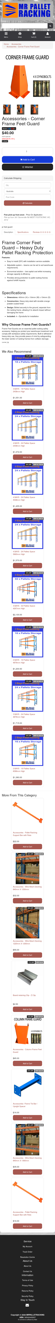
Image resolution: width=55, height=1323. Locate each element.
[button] (27, 167)
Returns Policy (27, 1291)
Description (8, 232)
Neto (35, 1319)
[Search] (50, 25)
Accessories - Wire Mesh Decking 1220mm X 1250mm (27, 942)
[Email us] (27, 1304)
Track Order (27, 1251)
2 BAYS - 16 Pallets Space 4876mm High (24, 661)
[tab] (8, 232)
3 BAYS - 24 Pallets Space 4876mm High (24, 715)
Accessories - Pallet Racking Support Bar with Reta (25, 833)
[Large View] (7, 110)
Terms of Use (27, 1280)
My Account (27, 1246)
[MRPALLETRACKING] (27, 10)
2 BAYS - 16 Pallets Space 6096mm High (24, 769)
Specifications (23, 232)
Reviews (36, 232)
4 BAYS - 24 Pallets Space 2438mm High (24, 444)
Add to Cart (28, 159)
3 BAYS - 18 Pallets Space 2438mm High (24, 390)
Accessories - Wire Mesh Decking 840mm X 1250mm (27, 888)
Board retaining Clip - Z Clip (24, 995)
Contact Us (27, 1271)
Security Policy (27, 1296)
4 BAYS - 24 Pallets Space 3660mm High (24, 552)
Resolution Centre (27, 1257)
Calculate (28, 203)
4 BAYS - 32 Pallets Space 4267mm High (24, 607)
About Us (27, 1266)
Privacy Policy (27, 1285)
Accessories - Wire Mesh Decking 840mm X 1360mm (27, 1159)
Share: (5, 128)
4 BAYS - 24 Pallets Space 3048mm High (24, 498)
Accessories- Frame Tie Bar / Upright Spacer (25, 1105)
